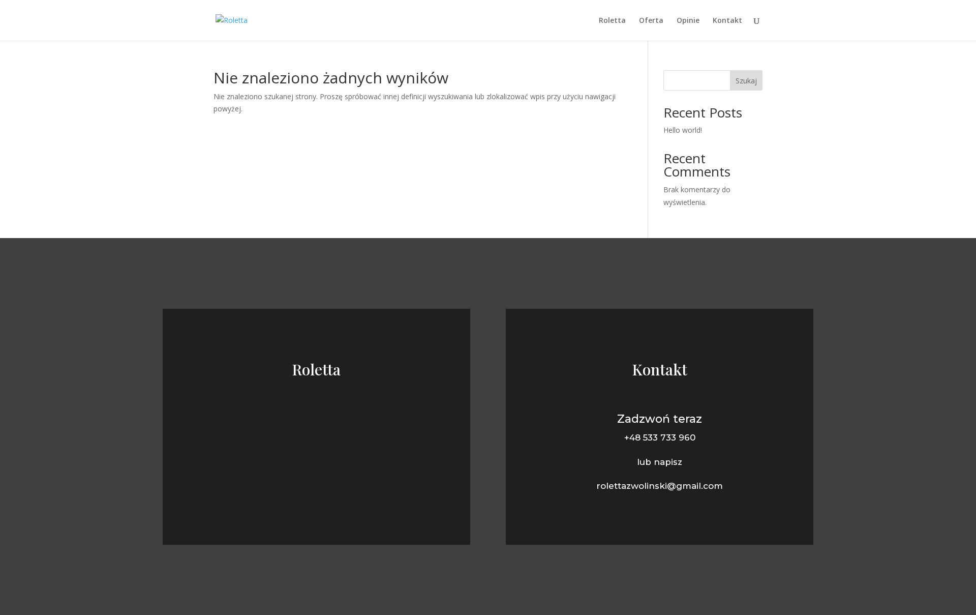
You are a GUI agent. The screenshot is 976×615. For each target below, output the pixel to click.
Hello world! (682, 130)
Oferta (651, 21)
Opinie (688, 21)
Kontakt (727, 21)
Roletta (612, 21)
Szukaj (746, 80)
